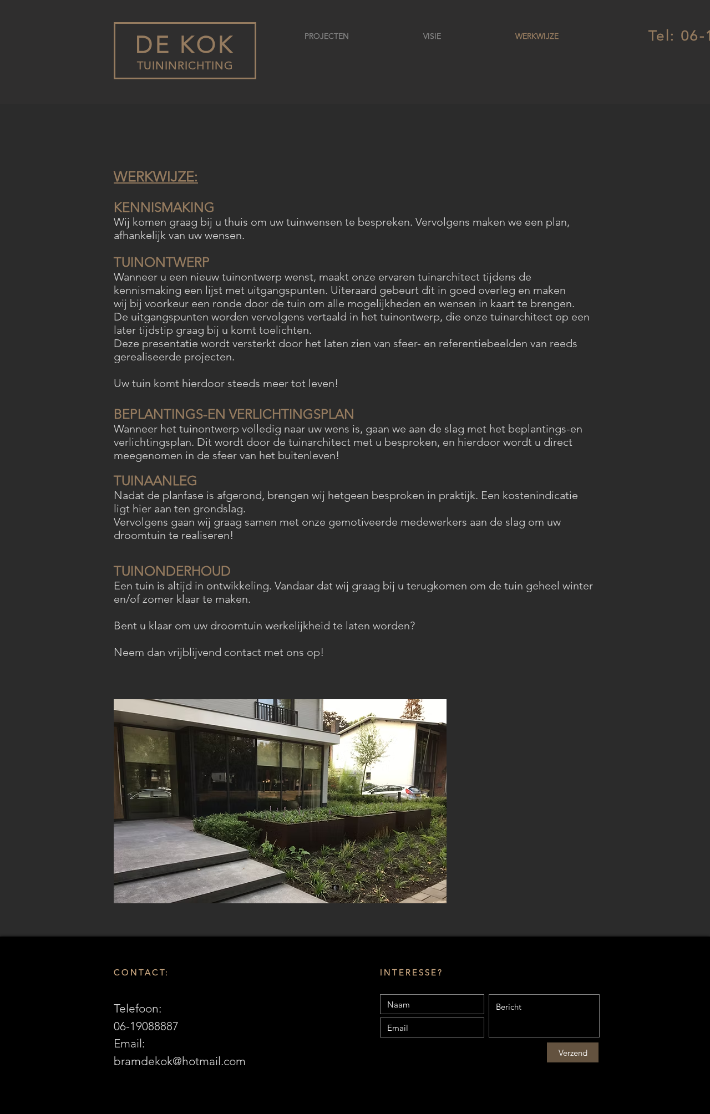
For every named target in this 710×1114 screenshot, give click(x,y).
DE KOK (185, 44)
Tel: (664, 35)
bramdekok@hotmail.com (180, 1061)
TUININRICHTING (185, 65)
